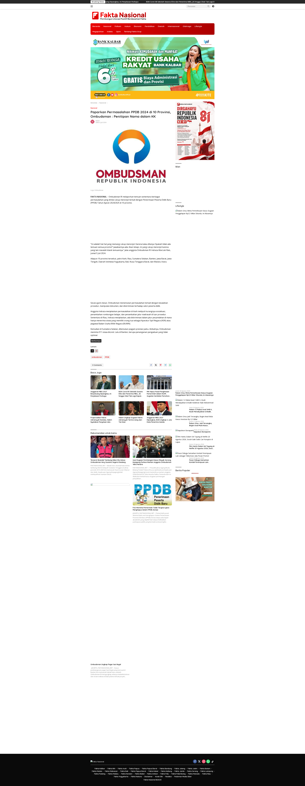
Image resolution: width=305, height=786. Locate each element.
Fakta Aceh (122, 769)
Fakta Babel (140, 774)
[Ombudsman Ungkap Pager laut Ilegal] (110, 572)
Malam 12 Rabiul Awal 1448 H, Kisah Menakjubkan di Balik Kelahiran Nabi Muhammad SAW (200, 410)
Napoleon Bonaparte (202, 432)
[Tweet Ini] (156, 365)
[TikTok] (212, 762)
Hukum (128, 26)
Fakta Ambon (152, 774)
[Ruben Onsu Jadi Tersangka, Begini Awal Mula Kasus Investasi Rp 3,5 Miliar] (194, 418)
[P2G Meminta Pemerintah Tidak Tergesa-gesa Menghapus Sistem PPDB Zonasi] (152, 494)
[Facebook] (195, 762)
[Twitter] (199, 762)
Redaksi (168, 777)
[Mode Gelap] (213, 6)
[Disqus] (131, 717)
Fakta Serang (192, 771)
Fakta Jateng (180, 769)
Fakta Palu (164, 774)
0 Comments (97, 365)
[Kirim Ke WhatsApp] (170, 365)
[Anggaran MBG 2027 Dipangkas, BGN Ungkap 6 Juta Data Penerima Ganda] (159, 408)
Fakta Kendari (126, 774)
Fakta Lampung (207, 771)
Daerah (161, 26)
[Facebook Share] (151, 365)
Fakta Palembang (178, 774)
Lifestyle (198, 26)
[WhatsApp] (208, 762)
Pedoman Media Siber (183, 777)
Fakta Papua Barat (149, 769)
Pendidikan (150, 26)
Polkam (118, 26)
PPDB (107, 357)
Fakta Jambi (180, 771)
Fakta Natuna (136, 777)
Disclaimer (148, 777)
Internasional (173, 26)
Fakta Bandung (166, 769)
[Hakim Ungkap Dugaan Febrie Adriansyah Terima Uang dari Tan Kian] (131, 408)
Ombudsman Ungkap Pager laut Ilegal (106, 664)
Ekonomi (137, 26)
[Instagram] (204, 762)
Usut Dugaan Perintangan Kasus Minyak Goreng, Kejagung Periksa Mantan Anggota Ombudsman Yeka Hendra (152, 462)
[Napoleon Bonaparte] (184, 430)
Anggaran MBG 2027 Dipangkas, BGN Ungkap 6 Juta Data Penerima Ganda (159, 420)
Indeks (110, 31)
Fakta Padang (99, 774)
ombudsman (97, 357)
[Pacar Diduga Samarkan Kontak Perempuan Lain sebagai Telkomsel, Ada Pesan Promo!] (194, 454)
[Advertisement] (131, 223)
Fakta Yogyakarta (121, 777)
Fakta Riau (206, 774)
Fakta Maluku (113, 774)
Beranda (96, 26)
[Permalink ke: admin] (92, 121)
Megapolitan (98, 31)
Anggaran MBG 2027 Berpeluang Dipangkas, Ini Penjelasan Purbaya (101, 394)
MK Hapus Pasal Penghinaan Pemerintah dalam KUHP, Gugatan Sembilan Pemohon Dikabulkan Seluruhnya (210, 2)
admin (98, 121)
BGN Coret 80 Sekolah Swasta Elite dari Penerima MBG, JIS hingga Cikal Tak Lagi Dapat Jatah (119, 2)
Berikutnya (96, 341)
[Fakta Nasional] (119, 16)
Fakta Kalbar (100, 769)
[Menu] (92, 6)
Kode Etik (159, 777)
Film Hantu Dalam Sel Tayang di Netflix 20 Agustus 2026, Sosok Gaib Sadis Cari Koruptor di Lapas (201, 447)
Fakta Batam (205, 769)
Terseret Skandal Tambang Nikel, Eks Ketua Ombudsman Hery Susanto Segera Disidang (108, 461)
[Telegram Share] (165, 365)
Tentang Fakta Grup (132, 31)
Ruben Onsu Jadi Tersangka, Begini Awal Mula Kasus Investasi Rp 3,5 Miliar (200, 424)
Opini (118, 31)
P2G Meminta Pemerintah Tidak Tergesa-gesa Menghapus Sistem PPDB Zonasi (151, 509)
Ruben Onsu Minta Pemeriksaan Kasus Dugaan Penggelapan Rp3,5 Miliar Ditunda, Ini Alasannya (194, 394)
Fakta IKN (111, 769)
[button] (208, 6)
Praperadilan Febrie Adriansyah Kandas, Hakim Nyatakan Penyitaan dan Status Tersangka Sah (101, 420)
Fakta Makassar (111, 771)
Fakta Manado (194, 774)
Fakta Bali (124, 771)
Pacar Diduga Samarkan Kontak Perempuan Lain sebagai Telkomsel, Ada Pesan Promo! (201, 461)
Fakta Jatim (192, 769)
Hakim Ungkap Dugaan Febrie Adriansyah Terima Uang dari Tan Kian (130, 420)
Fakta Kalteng (166, 771)
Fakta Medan (97, 771)
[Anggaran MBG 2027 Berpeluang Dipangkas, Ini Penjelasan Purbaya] (103, 382)
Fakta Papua (134, 769)
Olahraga (187, 26)
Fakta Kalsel (153, 771)
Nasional (107, 26)
